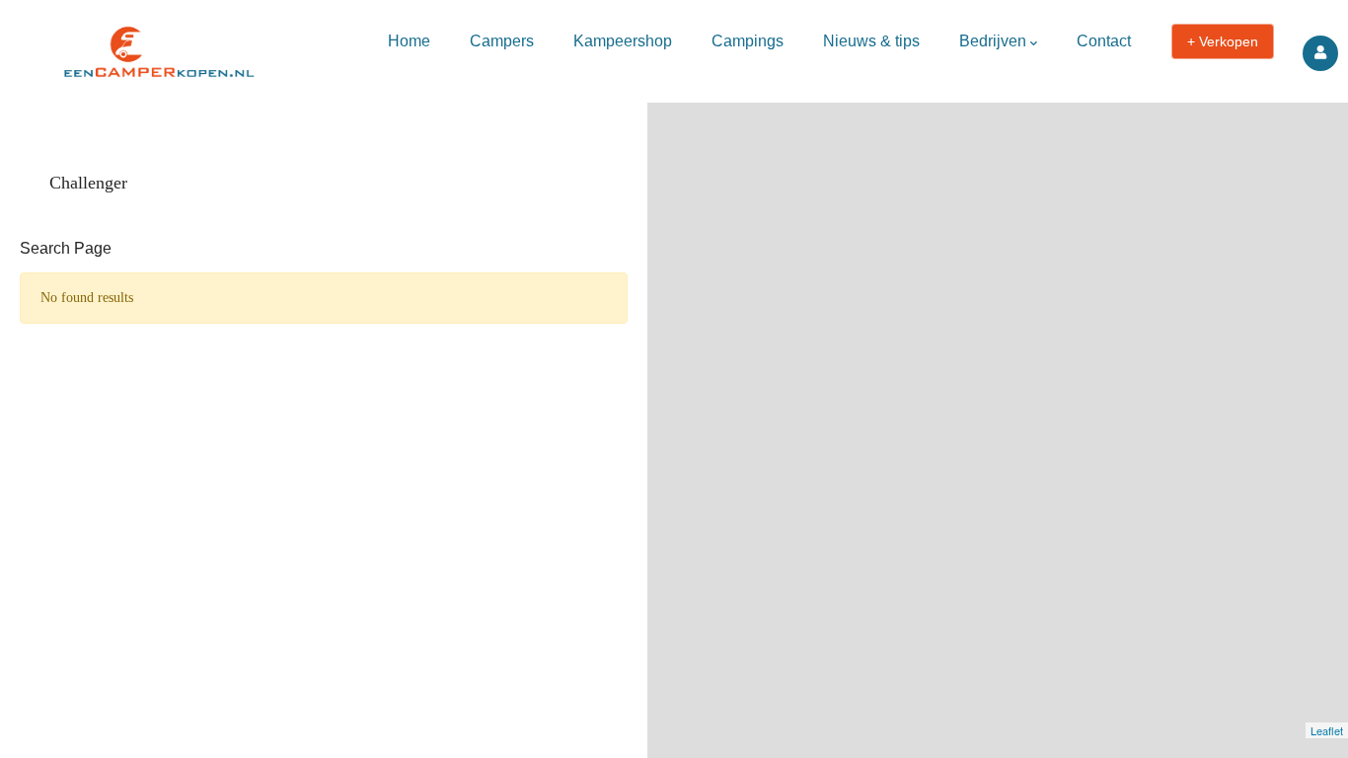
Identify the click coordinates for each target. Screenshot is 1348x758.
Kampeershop (622, 41)
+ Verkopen (1222, 41)
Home (409, 41)
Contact (1104, 41)
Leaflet (1327, 730)
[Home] (157, 47)
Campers (502, 41)
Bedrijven (992, 41)
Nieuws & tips (871, 41)
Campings (747, 41)
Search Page (66, 248)
